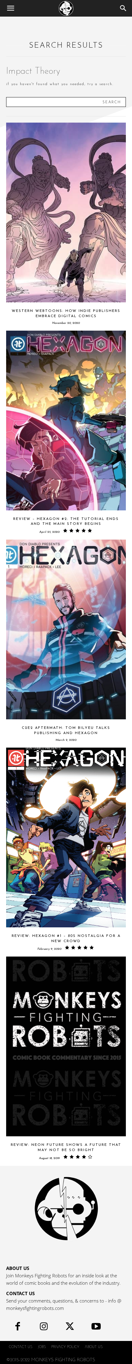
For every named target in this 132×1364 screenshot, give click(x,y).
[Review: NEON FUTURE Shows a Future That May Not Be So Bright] (66, 1046)
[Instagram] (43, 1327)
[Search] (123, 8)
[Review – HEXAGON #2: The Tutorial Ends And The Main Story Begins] (66, 420)
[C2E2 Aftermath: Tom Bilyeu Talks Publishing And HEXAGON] (66, 629)
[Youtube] (95, 1327)
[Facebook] (17, 1327)
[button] (10, 8)
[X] (69, 1327)
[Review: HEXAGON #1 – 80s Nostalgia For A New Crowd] (66, 837)
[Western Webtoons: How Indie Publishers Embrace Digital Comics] (66, 212)
